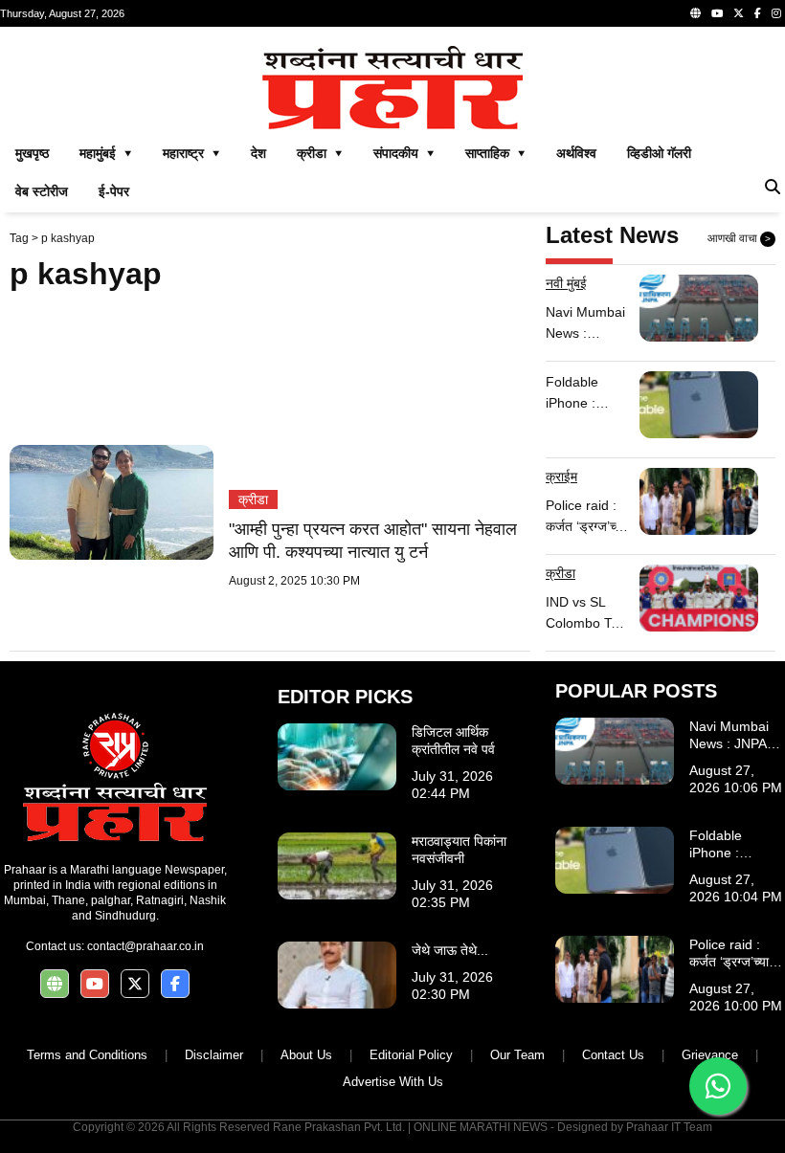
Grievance (710, 1055)
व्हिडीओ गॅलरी (659, 153)
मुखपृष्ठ (32, 153)
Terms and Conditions (87, 1055)
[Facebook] (757, 13)
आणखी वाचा (739, 238)
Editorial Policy (411, 1055)
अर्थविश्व (576, 153)
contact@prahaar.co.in (145, 946)
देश (258, 153)
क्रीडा (253, 499)
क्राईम (561, 476)
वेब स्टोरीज (41, 191)
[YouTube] (717, 13)
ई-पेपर (114, 191)
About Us (306, 1055)
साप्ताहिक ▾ (495, 153)
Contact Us (613, 1055)
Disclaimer (214, 1055)
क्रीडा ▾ (320, 153)
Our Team (517, 1055)
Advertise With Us (393, 1082)
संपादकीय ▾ (404, 153)
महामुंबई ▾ (105, 153)
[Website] (695, 13)
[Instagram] (776, 13)
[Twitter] (738, 13)
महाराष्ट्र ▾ (191, 153)
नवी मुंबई (566, 283)
